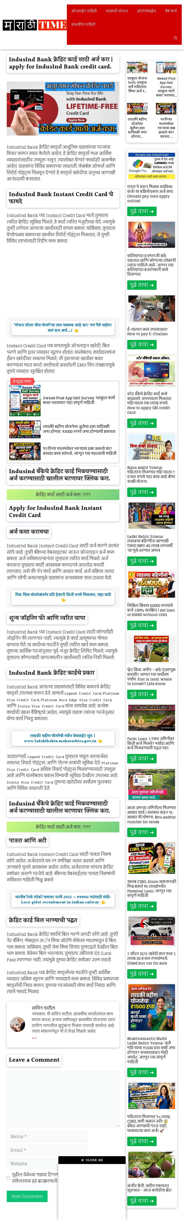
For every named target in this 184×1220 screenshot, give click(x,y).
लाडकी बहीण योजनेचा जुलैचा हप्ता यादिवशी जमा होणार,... (137, 127)
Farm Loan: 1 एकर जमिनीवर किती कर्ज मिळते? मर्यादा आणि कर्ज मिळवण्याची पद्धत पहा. (150, 743)
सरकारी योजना (117, 11)
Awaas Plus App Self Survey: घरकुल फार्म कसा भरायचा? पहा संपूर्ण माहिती (79, 400)
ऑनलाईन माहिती (84, 11)
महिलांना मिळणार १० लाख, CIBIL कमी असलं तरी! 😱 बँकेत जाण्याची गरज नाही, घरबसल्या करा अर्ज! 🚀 (149, 1124)
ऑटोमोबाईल (146, 11)
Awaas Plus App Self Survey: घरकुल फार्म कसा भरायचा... (166, 86)
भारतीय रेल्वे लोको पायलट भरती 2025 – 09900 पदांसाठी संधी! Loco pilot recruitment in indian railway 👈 (63, 900)
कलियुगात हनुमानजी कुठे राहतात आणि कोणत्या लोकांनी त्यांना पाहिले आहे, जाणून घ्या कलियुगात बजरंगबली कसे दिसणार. (151, 265)
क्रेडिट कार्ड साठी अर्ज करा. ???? (63, 494)
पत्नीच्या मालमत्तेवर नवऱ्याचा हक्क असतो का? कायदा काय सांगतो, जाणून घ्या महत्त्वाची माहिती (79, 451)
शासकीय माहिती (83, 24)
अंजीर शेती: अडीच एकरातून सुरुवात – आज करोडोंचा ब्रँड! (149, 1188)
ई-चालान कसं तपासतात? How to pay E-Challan (147, 331)
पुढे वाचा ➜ (142, 211)
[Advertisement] (92, 1192)
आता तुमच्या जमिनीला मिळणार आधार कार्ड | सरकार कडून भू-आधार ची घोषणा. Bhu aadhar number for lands (151, 815)
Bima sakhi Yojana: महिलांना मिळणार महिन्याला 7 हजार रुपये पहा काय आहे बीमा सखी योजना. (151, 474)
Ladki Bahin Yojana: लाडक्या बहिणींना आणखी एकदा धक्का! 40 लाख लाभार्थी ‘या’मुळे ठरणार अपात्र (150, 543)
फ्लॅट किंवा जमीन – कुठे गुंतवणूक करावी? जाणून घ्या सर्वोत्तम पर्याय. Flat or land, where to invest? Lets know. (151, 677)
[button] (175, 38)
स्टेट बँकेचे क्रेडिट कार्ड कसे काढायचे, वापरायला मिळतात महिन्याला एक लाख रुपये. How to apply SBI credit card (149, 403)
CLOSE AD (92, 1160)
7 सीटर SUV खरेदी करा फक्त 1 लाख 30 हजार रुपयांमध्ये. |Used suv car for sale (151, 958)
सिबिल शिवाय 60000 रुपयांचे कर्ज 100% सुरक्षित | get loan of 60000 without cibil (151, 610)
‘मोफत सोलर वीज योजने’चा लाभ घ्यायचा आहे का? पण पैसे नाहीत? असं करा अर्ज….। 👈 (63, 328)
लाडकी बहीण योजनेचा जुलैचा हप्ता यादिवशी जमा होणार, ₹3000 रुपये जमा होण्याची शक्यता (79, 429)
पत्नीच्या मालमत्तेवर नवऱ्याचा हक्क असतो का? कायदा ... (166, 127)
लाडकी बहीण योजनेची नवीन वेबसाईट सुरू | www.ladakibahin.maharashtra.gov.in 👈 (63, 738)
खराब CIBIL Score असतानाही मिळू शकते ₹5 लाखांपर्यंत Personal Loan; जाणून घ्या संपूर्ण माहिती (151, 888)
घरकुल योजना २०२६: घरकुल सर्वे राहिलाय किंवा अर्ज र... (137, 84)
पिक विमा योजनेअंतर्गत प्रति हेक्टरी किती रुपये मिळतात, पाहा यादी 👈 (63, 597)
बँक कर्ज (171, 11)
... (34, 1036)
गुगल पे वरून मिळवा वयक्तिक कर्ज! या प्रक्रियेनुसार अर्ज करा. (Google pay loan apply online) (150, 194)
